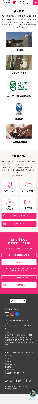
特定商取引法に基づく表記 (8, 380)
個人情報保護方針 (18, 380)
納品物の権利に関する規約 (28, 380)
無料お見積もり (19, 284)
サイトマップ (9, 370)
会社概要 (8, 358)
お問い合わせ (19, 262)
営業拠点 (8, 361)
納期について (19, 223)
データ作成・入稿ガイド (19, 215)
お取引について (10, 364)
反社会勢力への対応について (14, 373)
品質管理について (11, 367)
